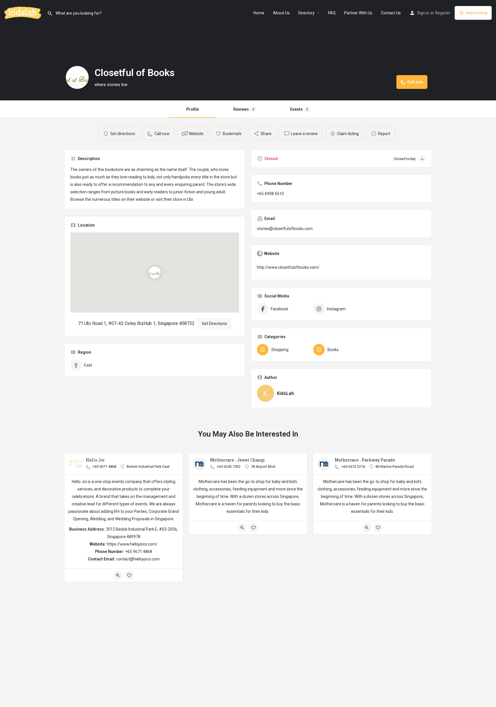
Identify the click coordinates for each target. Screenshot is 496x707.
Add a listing (476, 13)
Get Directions (214, 323)
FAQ (332, 13)
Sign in (423, 13)
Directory (306, 13)
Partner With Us (358, 13)
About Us (281, 13)
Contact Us (391, 13)
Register (442, 13)
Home (258, 13)
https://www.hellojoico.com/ (132, 544)
